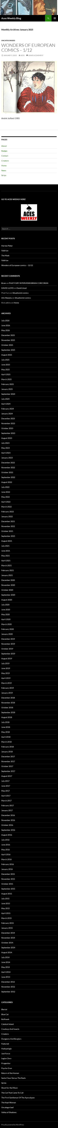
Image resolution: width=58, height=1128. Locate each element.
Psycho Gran (6, 1068)
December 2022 (8, 462)
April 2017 (5, 795)
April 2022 (5, 502)
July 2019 (5, 663)
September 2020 (8, 595)
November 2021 (8, 526)
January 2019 (7, 693)
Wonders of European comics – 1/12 (28, 47)
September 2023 (8, 433)
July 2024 (5, 399)
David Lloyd (22, 288)
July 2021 (5, 546)
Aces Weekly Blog (11, 18)
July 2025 (5, 360)
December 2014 (8, 933)
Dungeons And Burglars (11, 1039)
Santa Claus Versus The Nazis (13, 1078)
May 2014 (5, 967)
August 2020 (6, 600)
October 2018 (7, 707)
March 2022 (6, 506)
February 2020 (7, 629)
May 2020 (5, 614)
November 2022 (8, 467)
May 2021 (5, 555)
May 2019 (5, 673)
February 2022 (7, 511)
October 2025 (7, 345)
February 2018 (7, 747)
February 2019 (7, 688)
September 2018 (8, 712)
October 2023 (7, 428)
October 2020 (7, 590)
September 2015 (8, 889)
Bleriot (4, 1009)
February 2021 (7, 570)
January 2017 (7, 810)
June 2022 (5, 492)
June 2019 (5, 668)
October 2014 (7, 942)
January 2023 (7, 458)
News (3, 170)
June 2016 (5, 844)
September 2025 (8, 350)
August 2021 (6, 541)
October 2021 (7, 531)
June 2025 (5, 364)
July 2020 (5, 604)
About (4, 146)
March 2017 (6, 800)
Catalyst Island (7, 1024)
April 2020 (5, 619)
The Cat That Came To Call (12, 1093)
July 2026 (5, 320)
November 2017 (8, 761)
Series (3, 1083)
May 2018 (5, 732)
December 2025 (8, 335)
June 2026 (5, 325)
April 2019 (5, 678)
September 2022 (8, 477)
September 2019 (8, 653)
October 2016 (7, 825)
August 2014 (6, 952)
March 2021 (6, 565)
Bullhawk (5, 1019)
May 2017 (5, 791)
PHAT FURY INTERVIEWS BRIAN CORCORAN (28, 283)
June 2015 (5, 903)
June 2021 (5, 551)
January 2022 (7, 516)
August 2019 (6, 658)
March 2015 (6, 918)
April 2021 (5, 560)
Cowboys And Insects (10, 1029)
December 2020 (8, 580)
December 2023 (8, 418)
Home (3, 165)
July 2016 (5, 840)
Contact (4, 156)
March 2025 (6, 379)
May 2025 (5, 369)
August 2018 (6, 717)
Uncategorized (8, 40)
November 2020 (8, 585)
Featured (5, 1044)
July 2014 (5, 957)
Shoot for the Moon (9, 1088)
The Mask (5, 255)
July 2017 (5, 781)
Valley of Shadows (8, 1112)
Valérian (4, 250)
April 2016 (5, 854)
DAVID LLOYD (7, 288)
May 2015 (5, 908)
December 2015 (8, 874)
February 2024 (7, 409)
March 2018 (6, 742)
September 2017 (8, 771)
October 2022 (7, 472)
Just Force (5, 1053)
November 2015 (8, 879)
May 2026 (5, 330)
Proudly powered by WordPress (12, 1125)
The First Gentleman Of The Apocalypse (18, 1097)
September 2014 (8, 947)
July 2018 (5, 722)
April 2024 (5, 404)
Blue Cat (4, 1014)
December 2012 (8, 982)
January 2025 (7, 389)
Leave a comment (35, 55)
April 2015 (5, 913)
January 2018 (7, 751)
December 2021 (8, 521)
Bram (3, 283)
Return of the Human (10, 1073)
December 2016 (8, 815)
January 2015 (7, 928)
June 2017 (5, 786)
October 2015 (7, 884)
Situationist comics (20, 293)
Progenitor (6, 1063)
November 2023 (8, 423)
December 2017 (8, 756)
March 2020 (6, 624)
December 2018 (8, 698)
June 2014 (5, 962)
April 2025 (5, 374)
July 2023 (5, 443)
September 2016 (8, 830)
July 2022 (5, 487)
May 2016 (5, 849)
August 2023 (6, 438)
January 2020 (7, 634)
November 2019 (8, 644)
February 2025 (7, 384)
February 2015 (7, 923)
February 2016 (7, 864)
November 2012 (8, 987)
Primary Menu (55, 18)
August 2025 (6, 355)
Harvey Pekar (7, 246)
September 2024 (8, 394)
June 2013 (5, 977)
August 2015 (6, 893)
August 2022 (6, 482)
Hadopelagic (6, 1048)
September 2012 (8, 991)
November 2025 (8, 340)
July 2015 (5, 898)
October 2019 (7, 649)
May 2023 (5, 448)
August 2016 (6, 835)
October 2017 (7, 766)
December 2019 (8, 639)
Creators (5, 160)
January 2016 (7, 869)
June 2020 (5, 609)
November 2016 (8, 820)
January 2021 (7, 575)
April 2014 (5, 972)
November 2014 (8, 938)
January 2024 (7, 413)
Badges (4, 151)
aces (22, 55)
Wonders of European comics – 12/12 (17, 265)
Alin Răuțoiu (6, 298)
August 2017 (6, 776)
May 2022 (5, 497)
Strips (3, 175)
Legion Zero (6, 1058)
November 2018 (8, 702)
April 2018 (5, 737)
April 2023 (5, 453)
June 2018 (5, 727)
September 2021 (8, 536)
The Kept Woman (8, 1102)
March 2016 (6, 859)
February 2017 (7, 805)
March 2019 (6, 683)
